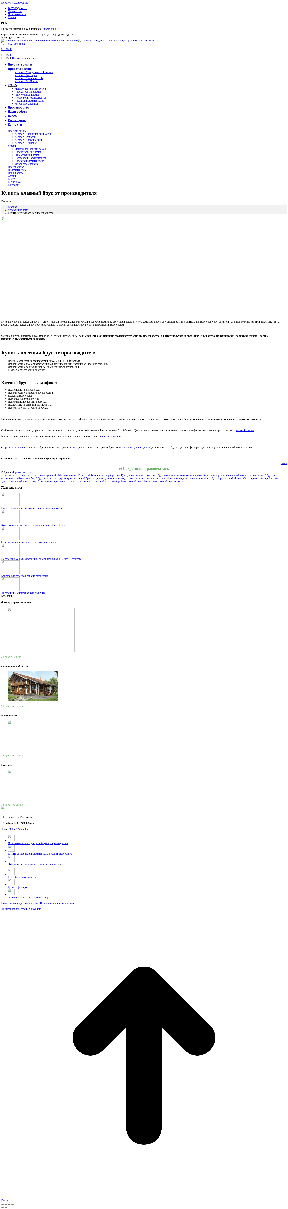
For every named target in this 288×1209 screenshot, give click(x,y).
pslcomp (105, 475)
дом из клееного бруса (151, 475)
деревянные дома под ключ (134, 447)
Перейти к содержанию (14, 2)
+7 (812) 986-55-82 (14, 43)
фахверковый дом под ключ (168, 481)
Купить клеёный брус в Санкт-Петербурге (42, 478)
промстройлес (258, 478)
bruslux (12, 475)
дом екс (134, 475)
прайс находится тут (111, 436)
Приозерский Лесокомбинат (234, 478)
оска (114, 478)
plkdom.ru (95, 475)
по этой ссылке (245, 430)
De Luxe (34, 475)
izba (60, 475)
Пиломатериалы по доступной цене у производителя (31, 508)
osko (65, 475)
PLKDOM (84, 475)
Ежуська (284, 464)
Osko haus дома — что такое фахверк (29, 897)
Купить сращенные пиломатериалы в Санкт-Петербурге (33, 525)
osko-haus (73, 475)
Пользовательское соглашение (57, 903)
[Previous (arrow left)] (2, 1207)
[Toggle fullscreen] (9, 1204)
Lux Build (6, 49)
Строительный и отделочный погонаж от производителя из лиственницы (48, 481)
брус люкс (115, 475)
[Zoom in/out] (12, 1204)
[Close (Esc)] (2, 1204)
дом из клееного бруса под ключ (182, 475)
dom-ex (43, 475)
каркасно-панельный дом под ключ (236, 475)
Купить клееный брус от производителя (89, 478)
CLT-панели (23, 475)
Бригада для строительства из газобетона (24, 575)
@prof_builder (50, 28)
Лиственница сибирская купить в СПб (23, 592)
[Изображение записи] (10, 505)
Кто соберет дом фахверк (22, 877)
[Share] (6, 1204)
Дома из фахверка (18, 887)
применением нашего (16, 447)
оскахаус (122, 478)
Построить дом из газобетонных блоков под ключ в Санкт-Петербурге (41, 558)
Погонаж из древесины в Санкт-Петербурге (193, 478)
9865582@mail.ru (19, 829)
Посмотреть (19, 58)
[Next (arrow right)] (6, 1207)
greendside (52, 475)
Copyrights (35, 908)
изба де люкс (208, 475)
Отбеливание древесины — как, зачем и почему (28, 542)
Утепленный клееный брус (105, 481)
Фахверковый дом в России (136, 481)
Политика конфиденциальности (19, 903)
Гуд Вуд (125, 475)
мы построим (76, 447)
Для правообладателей (14, 908)
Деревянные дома (22, 472)
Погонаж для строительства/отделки (147, 478)
